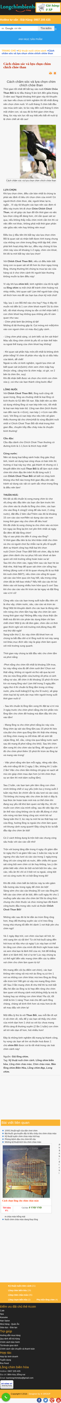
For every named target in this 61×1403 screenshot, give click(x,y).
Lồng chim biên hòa (17, 1290)
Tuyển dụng (5, 1360)
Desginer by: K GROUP (39, 1394)
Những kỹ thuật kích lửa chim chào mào (23, 1142)
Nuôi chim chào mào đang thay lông (21, 1219)
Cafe (2, 1310)
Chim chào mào (41, 1064)
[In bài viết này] (50, 73)
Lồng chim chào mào (20, 1064)
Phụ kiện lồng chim (46, 1300)
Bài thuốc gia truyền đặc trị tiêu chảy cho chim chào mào (30, 1133)
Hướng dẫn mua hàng (10, 1335)
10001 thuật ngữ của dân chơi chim (21, 1130)
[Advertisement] (30, 1097)
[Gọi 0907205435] (6, 1397)
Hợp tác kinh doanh (9, 1356)
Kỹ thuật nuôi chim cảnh (21, 1060)
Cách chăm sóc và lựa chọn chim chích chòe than (27, 65)
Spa (2, 1314)
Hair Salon (5, 1321)
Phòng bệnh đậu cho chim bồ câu (20, 1139)
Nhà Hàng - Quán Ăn (9, 1324)
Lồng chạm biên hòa (17, 1300)
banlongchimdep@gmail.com (19, 1378)
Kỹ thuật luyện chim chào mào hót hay (22, 1136)
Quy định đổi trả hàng (10, 1339)
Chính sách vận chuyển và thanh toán (17, 1349)
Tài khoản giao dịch (9, 1345)
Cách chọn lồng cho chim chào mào (20, 1200)
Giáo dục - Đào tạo (8, 1327)
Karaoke (4, 1317)
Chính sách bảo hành (10, 1342)
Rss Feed (4, 1363)
